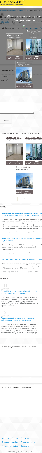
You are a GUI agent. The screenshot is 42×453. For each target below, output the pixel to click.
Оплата (15, 438)
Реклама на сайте (28, 442)
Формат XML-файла (10, 446)
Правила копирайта (10, 442)
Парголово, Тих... (33, 31)
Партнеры (25, 438)
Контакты (25, 446)
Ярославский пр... (24, 63)
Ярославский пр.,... (24, 167)
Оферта (5, 438)
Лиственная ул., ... (13, 138)
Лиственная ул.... (14, 35)
